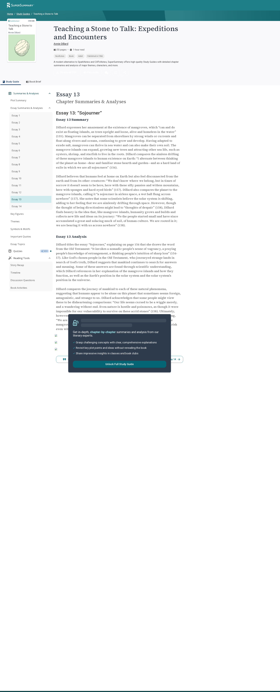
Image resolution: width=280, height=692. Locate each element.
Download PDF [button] (68, 72)
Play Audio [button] (93, 72)
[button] (106, 72)
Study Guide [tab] (12, 81)
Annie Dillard (61, 43)
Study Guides (23, 14)
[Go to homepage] (20, 5)
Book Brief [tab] (35, 81)
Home (10, 14)
